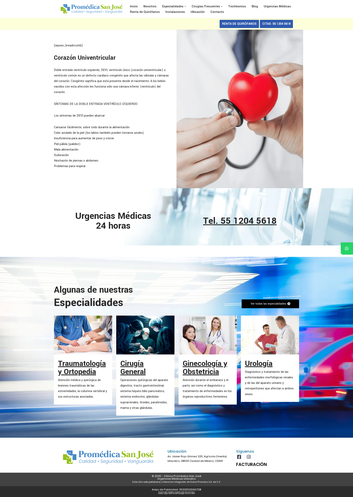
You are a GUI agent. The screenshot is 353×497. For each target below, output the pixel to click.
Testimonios (237, 6)
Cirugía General (133, 367)
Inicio (134, 6)
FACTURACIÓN (251, 464)
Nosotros (149, 6)
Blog (255, 6)
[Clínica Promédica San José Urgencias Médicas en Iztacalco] (91, 9)
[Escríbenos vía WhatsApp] (347, 248)
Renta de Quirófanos (145, 12)
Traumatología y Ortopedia (82, 367)
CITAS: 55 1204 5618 (276, 24)
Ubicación (198, 12)
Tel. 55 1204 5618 (240, 221)
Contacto (217, 12)
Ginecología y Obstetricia (205, 367)
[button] (185, 6)
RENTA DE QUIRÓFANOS (239, 24)
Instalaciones (175, 12)
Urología (259, 363)
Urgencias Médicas (277, 6)
